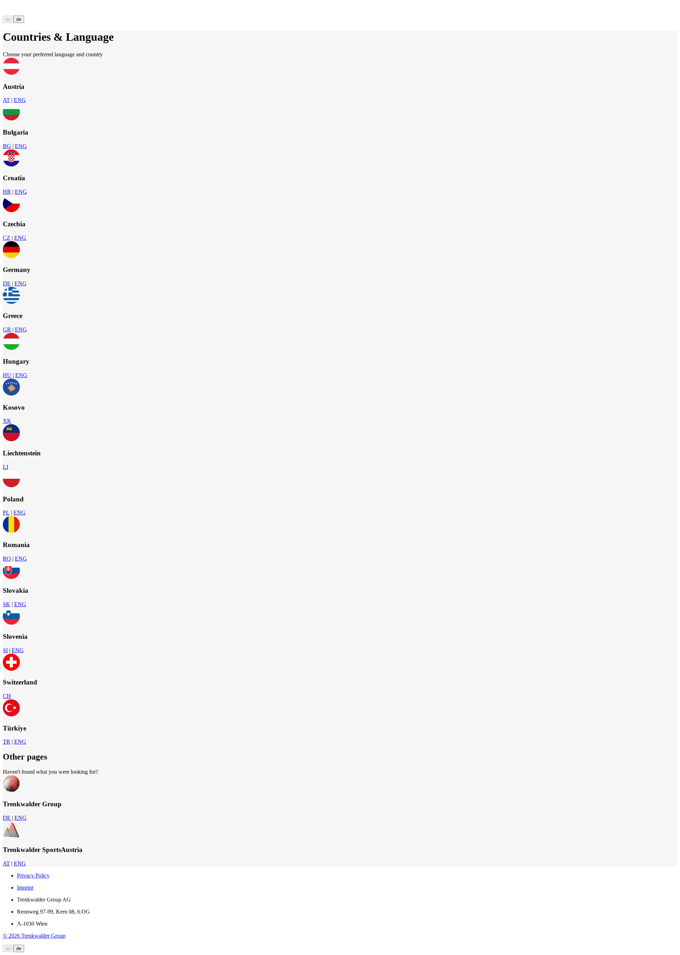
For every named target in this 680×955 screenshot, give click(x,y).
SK (6, 604)
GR (7, 329)
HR (7, 192)
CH (7, 696)
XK (7, 421)
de (18, 19)
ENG (20, 100)
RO (7, 559)
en (8, 19)
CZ (6, 238)
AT (6, 100)
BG (7, 146)
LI (5, 467)
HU (7, 375)
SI (5, 650)
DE (7, 283)
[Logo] (29, 12)
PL (6, 513)
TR (6, 742)
